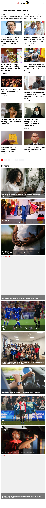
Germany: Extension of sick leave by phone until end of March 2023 (11, 122)
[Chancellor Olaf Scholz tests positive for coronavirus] (34, 138)
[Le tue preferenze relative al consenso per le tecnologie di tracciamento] (45, 381)
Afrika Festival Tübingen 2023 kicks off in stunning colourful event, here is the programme (10, 68)
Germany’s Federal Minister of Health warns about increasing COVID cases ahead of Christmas (11, 40)
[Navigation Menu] (43, 3)
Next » (21, 160)
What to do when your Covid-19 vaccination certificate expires (9, 149)
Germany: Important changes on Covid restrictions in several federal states (32, 123)
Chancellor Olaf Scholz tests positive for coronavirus (34, 148)
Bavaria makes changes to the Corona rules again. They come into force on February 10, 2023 (34, 95)
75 (16, 160)
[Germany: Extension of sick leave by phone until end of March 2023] (11, 110)
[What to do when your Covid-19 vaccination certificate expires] (11, 138)
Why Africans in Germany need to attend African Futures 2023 (10, 91)
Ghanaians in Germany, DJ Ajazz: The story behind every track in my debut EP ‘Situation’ (34, 67)
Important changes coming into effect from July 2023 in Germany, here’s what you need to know (34, 40)
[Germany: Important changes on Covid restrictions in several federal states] (34, 110)
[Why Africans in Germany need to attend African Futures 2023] (11, 81)
